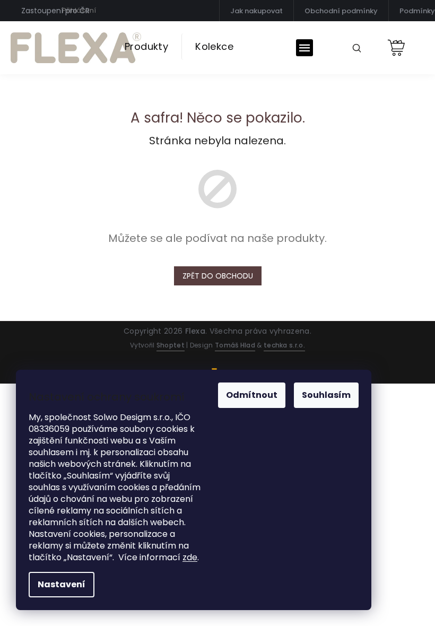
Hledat (353, 47)
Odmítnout (251, 395)
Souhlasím (326, 395)
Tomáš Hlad (235, 345)
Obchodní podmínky (341, 11)
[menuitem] (146, 46)
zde (189, 557)
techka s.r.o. (284, 345)
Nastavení (61, 584)
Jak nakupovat (256, 11)
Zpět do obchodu (217, 276)
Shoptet (170, 345)
